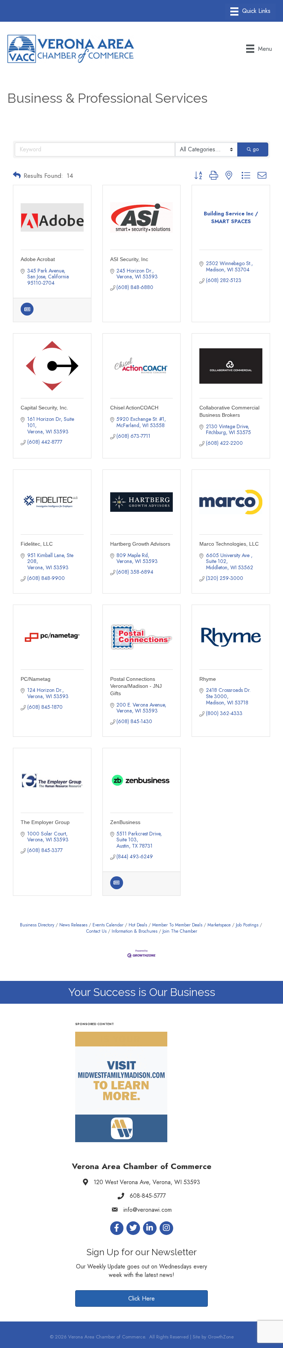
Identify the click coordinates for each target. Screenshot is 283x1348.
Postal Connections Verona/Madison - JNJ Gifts (136, 686)
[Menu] (250, 12)
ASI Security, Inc (129, 259)
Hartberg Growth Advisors (140, 544)
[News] (27, 313)
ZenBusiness (125, 822)
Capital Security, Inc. (44, 408)
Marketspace (219, 925)
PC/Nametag (35, 679)
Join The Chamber (180, 931)
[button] (17, 176)
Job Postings (247, 925)
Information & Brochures (134, 931)
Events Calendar (107, 925)
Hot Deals (138, 925)
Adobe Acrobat (38, 259)
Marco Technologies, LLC (229, 544)
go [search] (256, 149)
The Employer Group (45, 822)
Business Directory (37, 925)
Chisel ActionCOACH (134, 408)
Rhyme (207, 679)
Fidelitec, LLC (37, 544)
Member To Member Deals (177, 925)
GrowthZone (221, 1336)
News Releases (73, 925)
